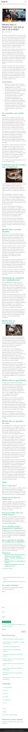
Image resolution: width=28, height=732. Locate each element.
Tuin (5, 703)
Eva (10, 31)
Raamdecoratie (7, 699)
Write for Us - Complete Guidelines (10, 714)
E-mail (3, 612)
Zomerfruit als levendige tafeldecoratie (11, 646)
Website (4, 616)
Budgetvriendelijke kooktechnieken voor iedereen (13, 581)
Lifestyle (5, 568)
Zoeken (4, 629)
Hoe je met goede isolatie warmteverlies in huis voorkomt (13, 578)
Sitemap (4, 711)
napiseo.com (5, 723)
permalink (11, 568)
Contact (4, 708)
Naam (3, 607)
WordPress (21, 730)
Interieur (6, 690)
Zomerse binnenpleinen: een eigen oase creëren (13, 639)
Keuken (6, 693)
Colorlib (13, 730)
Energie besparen (8, 687)
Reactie (4, 591)
